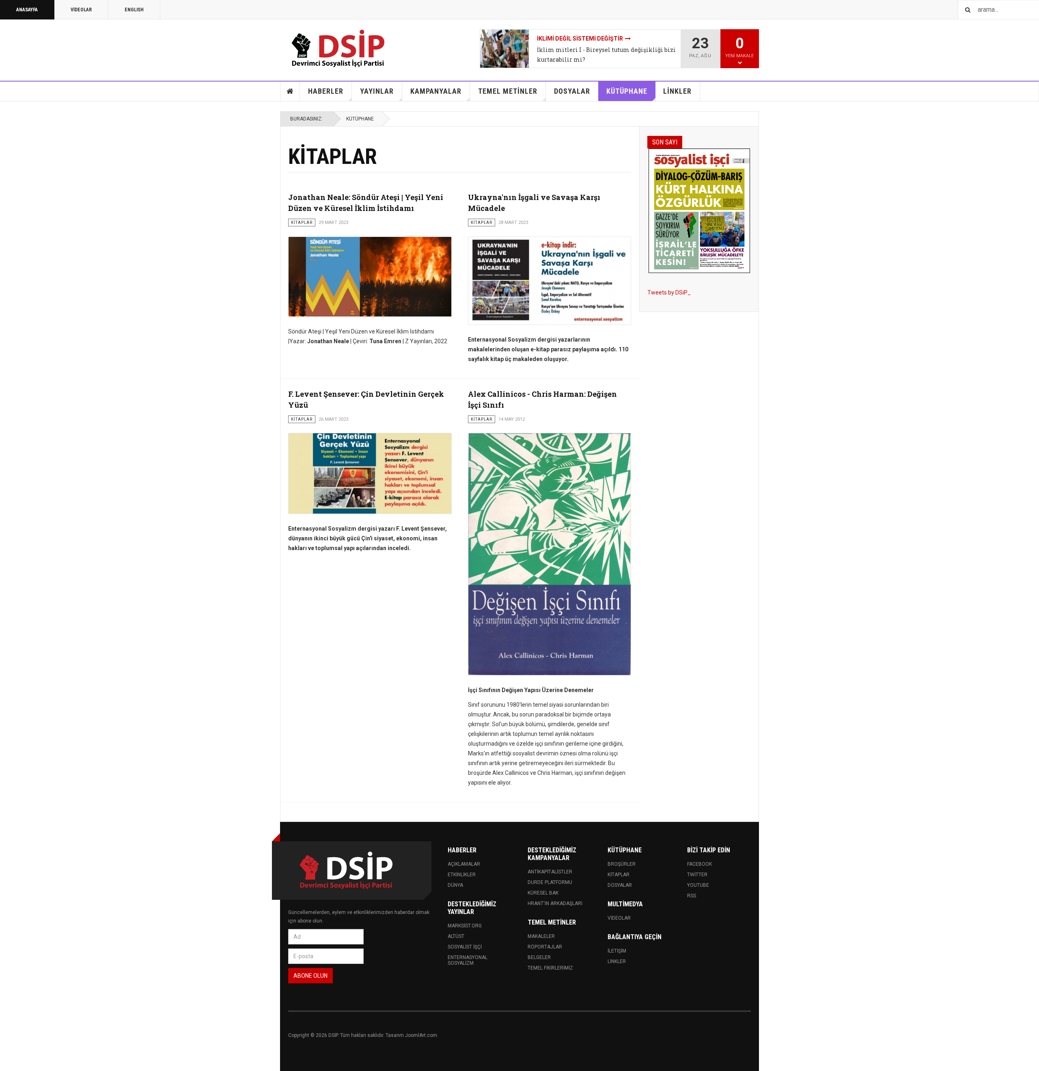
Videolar (619, 918)
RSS (691, 896)
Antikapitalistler (550, 872)
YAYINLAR (377, 91)
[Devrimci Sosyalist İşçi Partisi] (339, 48)
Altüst (456, 936)
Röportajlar (545, 947)
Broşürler (622, 864)
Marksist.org (465, 926)
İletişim (617, 951)
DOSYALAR (572, 91)
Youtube (698, 885)
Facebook (699, 864)
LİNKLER (677, 91)
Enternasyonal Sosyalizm (467, 960)
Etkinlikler (462, 874)
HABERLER (325, 91)
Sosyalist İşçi (465, 947)
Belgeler (539, 957)
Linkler (617, 961)
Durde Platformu (550, 882)
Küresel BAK (543, 893)
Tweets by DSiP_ (669, 292)
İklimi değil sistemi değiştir (580, 38)
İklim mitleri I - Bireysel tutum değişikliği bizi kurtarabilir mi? (606, 54)
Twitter (697, 874)
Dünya (455, 885)
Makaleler (541, 936)
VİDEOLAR (81, 10)
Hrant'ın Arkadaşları (555, 903)
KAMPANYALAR (435, 91)
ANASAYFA (27, 10)
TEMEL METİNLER (507, 91)
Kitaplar (618, 874)
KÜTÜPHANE (626, 91)
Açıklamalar (464, 864)
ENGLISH (134, 10)
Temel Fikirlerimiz (550, 968)
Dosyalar (620, 885)
